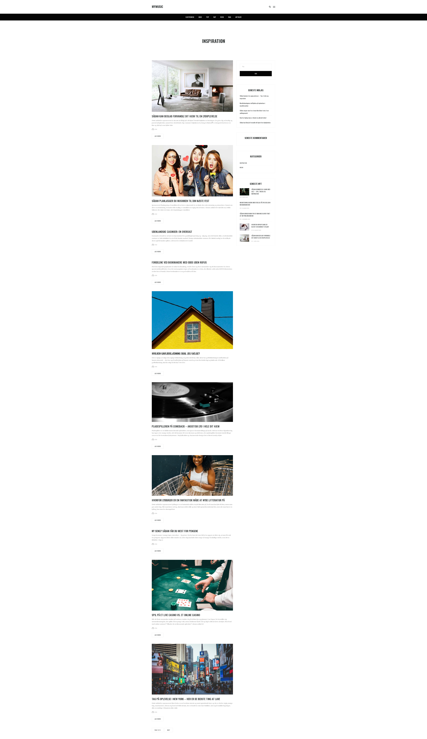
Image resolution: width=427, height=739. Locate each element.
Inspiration (243, 163)
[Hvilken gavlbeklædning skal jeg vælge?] (192, 320)
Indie (200, 17)
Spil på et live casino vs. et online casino (176, 615)
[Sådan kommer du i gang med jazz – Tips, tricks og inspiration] (244, 192)
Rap (214, 17)
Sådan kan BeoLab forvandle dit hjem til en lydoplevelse (184, 116)
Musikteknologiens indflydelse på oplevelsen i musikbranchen (255, 203)
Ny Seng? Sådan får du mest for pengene (175, 531)
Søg (256, 74)
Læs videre (158, 136)
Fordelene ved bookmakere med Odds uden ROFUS (179, 262)
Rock (222, 17)
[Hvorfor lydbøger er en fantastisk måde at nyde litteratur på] (192, 475)
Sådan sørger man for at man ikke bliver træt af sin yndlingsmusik (255, 214)
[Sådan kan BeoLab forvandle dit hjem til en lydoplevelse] (192, 86)
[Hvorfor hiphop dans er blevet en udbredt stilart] (244, 227)
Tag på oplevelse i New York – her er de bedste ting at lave (186, 699)
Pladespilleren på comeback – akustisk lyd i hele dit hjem (186, 426)
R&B (229, 17)
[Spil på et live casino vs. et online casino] (192, 585)
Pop (207, 17)
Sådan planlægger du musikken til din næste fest (180, 201)
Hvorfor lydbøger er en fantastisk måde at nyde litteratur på (188, 500)
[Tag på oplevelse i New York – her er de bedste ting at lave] (192, 669)
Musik (241, 167)
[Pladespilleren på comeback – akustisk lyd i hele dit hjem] (192, 402)
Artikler (238, 17)
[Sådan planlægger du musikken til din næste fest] (192, 171)
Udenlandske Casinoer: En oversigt (172, 232)
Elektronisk (190, 17)
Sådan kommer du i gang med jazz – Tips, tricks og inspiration (260, 191)
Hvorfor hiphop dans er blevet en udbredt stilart (253, 118)
